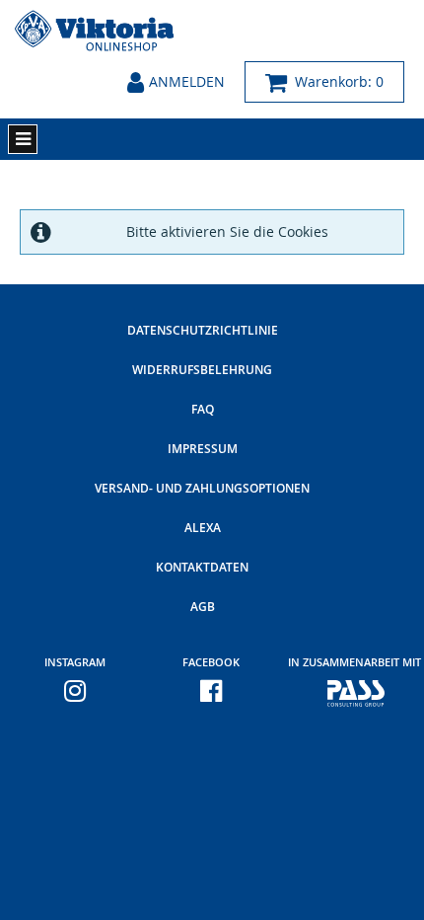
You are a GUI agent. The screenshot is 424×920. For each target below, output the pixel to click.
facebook (211, 661)
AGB (202, 606)
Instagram (75, 661)
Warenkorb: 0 (335, 81)
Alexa (202, 527)
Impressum (203, 448)
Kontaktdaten (202, 567)
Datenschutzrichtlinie (202, 330)
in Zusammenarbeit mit (346, 661)
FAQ (202, 409)
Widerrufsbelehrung (202, 369)
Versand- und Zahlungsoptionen (202, 488)
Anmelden (187, 81)
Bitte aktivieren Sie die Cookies (227, 231)
